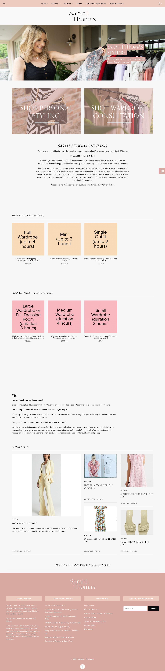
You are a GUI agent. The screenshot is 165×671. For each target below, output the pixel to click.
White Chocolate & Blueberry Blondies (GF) (63, 623)
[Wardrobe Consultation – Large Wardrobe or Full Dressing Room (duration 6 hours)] (28, 317)
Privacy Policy (90, 625)
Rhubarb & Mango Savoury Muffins (59, 637)
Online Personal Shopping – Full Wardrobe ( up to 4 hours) (28, 259)
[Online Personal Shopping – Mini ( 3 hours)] (64, 239)
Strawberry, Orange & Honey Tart (59, 641)
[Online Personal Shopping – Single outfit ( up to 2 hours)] (100, 239)
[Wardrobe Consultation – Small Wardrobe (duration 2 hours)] (100, 317)
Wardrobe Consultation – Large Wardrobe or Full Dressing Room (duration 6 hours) (28, 337)
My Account (89, 606)
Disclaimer (88, 629)
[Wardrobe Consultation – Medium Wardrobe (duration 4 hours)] (64, 317)
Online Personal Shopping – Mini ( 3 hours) (64, 259)
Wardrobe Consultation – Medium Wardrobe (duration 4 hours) (64, 337)
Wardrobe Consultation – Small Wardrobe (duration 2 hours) (100, 337)
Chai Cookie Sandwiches (55, 606)
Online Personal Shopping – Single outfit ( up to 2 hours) (100, 259)
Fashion (15, 519)
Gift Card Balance (91, 610)
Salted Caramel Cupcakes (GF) (57, 627)
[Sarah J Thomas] (82, 16)
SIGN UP (153, 608)
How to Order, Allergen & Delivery (98, 613)
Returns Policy (90, 617)
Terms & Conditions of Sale (95, 621)
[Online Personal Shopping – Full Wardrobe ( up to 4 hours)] (28, 239)
